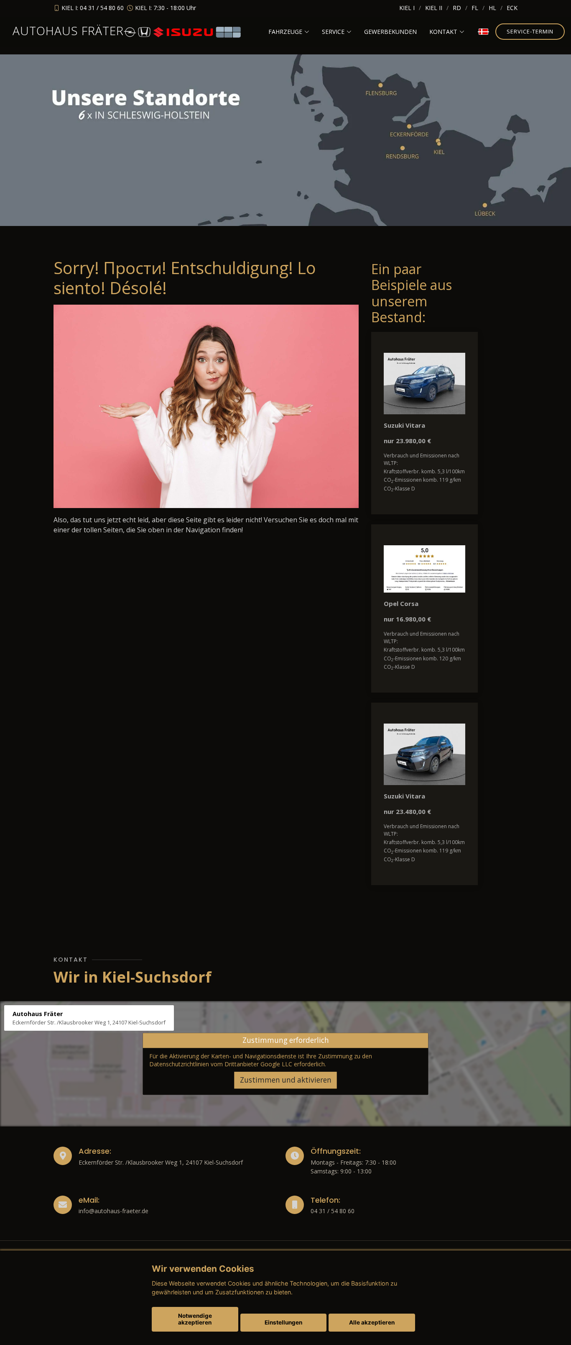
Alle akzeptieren (372, 1322)
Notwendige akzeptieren (195, 1319)
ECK (512, 8)
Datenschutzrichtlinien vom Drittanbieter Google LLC (220, 1064)
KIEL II (433, 8)
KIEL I (407, 8)
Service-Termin (530, 31)
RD (457, 8)
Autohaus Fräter (68, 31)
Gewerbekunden (390, 32)
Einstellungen (283, 1322)
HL (492, 8)
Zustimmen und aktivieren (285, 1080)
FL (475, 8)
